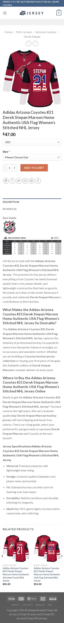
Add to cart (34, 167)
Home (8, 32)
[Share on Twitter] (19, 181)
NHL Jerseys (24, 32)
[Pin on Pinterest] (31, 181)
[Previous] (2, 563)
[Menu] (5, 13)
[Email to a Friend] (25, 181)
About (16, 604)
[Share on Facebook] (12, 181)
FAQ (50, 604)
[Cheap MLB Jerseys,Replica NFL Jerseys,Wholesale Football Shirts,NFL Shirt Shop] (32, 13)
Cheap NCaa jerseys (30, 614)
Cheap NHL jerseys (36, 618)
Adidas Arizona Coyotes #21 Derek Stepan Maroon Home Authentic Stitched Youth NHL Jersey (16, 574)
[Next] (61, 563)
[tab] (32, 201)
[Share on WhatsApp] (6, 181)
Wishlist (40, 604)
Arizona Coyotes (46, 32)
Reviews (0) (9, 209)
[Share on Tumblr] (38, 181)
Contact (27, 604)
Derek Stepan (32, 36)
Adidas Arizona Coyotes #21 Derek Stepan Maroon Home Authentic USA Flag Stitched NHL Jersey (47, 574)
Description (11, 202)
